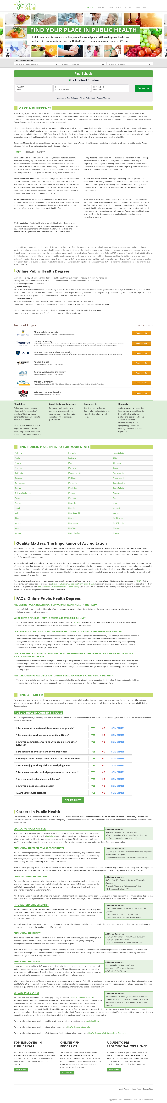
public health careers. (95, 1021)
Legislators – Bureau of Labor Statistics (121, 832)
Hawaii (17, 508)
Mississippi (73, 488)
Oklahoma (117, 463)
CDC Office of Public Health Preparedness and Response (128, 852)
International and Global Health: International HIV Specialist (125, 910)
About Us (140, 7)
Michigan (72, 478)
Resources (114, 7)
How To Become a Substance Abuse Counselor (107, 1033)
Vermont (116, 508)
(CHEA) (138, 581)
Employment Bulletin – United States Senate (123, 838)
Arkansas (18, 468)
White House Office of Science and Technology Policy (126, 835)
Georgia (18, 503)
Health (18, 151)
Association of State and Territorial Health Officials (126, 857)
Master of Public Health (55, 364)
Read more (21, 1069)
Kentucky (72, 453)
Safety (41, 151)
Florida (17, 498)
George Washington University (50, 372)
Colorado (18, 478)
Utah (115, 503)
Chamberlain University (46, 332)
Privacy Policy (135, 1089)
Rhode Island (118, 478)
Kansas (18, 533)
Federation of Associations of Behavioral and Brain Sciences (126, 1003)
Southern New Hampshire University (53, 352)
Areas (101, 7)
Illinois (17, 518)
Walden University (43, 382)
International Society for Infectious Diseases (123, 917)
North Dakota (118, 453)
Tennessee (117, 493)
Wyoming (116, 533)
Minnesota (72, 483)
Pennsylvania (118, 473)
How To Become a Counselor (78, 1027)
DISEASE (29, 151)
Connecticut (20, 483)
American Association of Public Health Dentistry (124, 937)
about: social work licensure (81, 997)
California (19, 473)
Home (90, 7)
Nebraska (72, 503)
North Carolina (74, 533)
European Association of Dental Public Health (123, 942)
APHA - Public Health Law (115, 971)
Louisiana (72, 458)
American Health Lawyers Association (120, 968)
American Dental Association (117, 940)
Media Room (124, 1089)
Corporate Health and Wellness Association (123, 886)
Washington (118, 518)
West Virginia (118, 523)
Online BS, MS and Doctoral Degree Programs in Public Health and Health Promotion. (75, 384)
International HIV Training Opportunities (121, 914)
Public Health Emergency (115, 854)
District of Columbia (23, 493)
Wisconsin (117, 528)
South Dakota (118, 488)
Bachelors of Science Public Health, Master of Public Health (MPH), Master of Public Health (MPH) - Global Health (84, 355)
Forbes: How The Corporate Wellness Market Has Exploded (125, 881)
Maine (70, 463)
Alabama (18, 453)
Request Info (141, 333)
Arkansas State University (47, 392)
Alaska (17, 458)
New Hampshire (75, 513)
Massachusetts (74, 473)
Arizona (18, 463)
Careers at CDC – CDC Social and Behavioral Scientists (127, 999)
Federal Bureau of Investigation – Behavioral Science (126, 996)
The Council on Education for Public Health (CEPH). (58, 587)
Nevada (71, 508)
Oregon (116, 468)
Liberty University (43, 341)
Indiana (18, 523)
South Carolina (119, 483)
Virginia (116, 513)
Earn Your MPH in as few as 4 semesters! (60, 334)
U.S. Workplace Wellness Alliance (118, 889)
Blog (128, 7)
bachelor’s (77, 622)
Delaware (18, 488)
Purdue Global (41, 362)
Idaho (17, 513)
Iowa (17, 528)
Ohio (115, 458)
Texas (115, 498)
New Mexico (73, 523)
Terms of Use (148, 1089)
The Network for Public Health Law (119, 965)
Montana (72, 498)
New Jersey (72, 518)
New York (72, 528)
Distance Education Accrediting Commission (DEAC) (73, 584)
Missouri (71, 493)
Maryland (72, 468)
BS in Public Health (53, 395)
